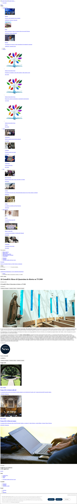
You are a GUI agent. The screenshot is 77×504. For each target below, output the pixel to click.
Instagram (4, 492)
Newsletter (5, 2)
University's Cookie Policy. (15, 502)
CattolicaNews (5, 7)
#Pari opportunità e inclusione (8, 255)
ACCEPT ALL (51, 499)
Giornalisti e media (6, 485)
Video (4, 128)
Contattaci (4, 259)
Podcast (4, 49)
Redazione (4, 483)
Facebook (4, 490)
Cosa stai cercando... (14, 267)
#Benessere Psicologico (7, 254)
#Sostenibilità (5, 256)
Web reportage (5, 209)
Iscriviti (1, 471)
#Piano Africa (5, 253)
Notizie (4, 273)
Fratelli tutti (21, 271)
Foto (3, 169)
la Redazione (8, 271)
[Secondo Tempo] (7, 0)
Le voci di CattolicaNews (14, 271)
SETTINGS (67, 499)
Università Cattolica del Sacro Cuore (9, 260)
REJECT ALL (59, 499)
